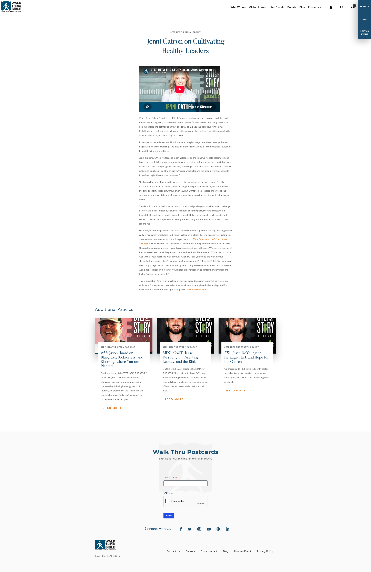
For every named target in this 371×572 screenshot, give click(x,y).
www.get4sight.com (196, 289)
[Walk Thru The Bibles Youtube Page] (209, 529)
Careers (190, 551)
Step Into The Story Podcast (185, 32)
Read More (112, 408)
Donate (292, 7)
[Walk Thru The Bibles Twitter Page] (190, 529)
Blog (302, 7)
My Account (330, 7)
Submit (169, 516)
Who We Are (238, 7)
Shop (364, 19)
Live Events (277, 7)
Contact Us (173, 551)
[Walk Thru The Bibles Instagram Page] (199, 529)
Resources (314, 7)
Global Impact (258, 7)
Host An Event (364, 32)
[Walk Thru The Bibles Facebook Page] (181, 529)
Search (341, 7)
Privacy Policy (265, 551)
